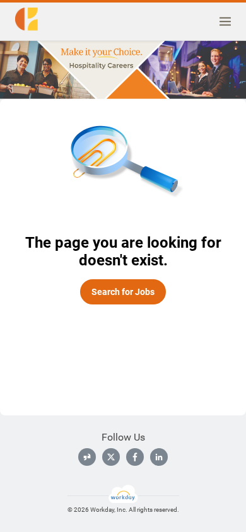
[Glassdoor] (87, 457)
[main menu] (225, 21)
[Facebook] (135, 457)
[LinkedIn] (159, 457)
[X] (111, 457)
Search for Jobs (123, 292)
